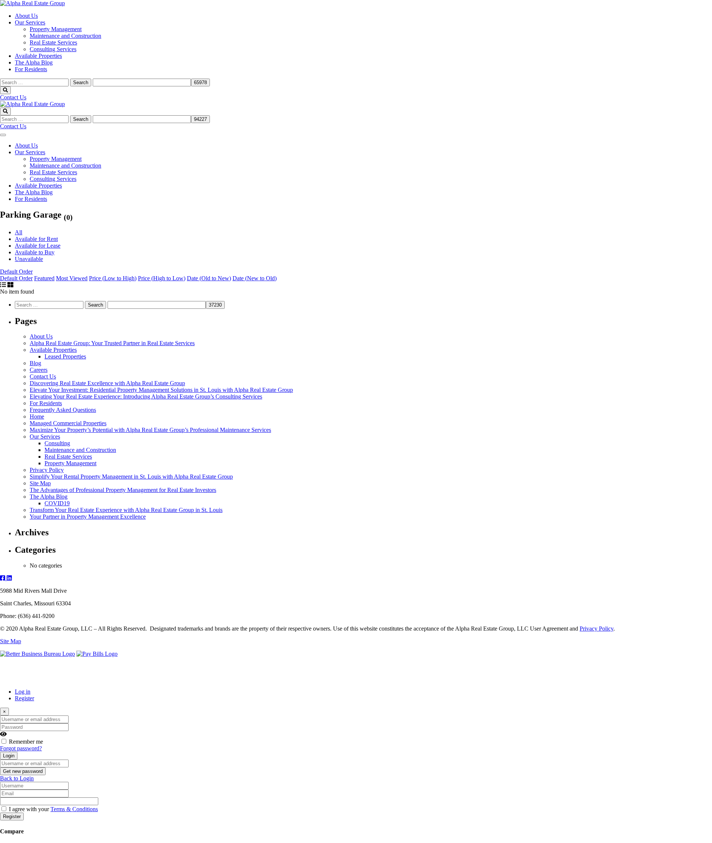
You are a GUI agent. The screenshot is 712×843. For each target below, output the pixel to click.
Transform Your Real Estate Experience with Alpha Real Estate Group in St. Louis (126, 510)
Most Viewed (72, 278)
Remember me (26, 741)
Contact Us (13, 97)
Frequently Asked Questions (63, 410)
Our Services (30, 22)
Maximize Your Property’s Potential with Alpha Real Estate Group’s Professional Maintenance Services (150, 430)
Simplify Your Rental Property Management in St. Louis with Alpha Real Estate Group (131, 476)
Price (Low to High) (112, 278)
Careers (38, 370)
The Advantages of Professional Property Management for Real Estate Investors (123, 490)
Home (37, 416)
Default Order (16, 271)
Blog (35, 363)
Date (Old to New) (209, 278)
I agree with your (53, 809)
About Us (26, 16)
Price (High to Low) (161, 278)
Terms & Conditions (74, 809)
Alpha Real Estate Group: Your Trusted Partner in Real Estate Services (112, 343)
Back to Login (17, 778)
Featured (44, 278)
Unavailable (29, 259)
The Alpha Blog (34, 62)
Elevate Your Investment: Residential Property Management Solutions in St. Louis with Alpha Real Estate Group (161, 390)
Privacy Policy (47, 470)
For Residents (31, 69)
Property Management (56, 29)
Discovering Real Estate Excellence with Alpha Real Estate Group (107, 383)
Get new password (23, 771)
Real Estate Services (53, 42)
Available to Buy (35, 252)
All (18, 232)
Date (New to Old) (255, 278)
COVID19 (57, 503)
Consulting (57, 443)
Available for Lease (37, 245)
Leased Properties (65, 356)
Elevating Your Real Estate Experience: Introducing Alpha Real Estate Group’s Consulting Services (146, 396)
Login (8, 755)
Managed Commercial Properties (68, 423)
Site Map (40, 483)
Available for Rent (36, 239)
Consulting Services (53, 49)
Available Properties (38, 56)
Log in (22, 691)
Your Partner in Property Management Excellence (88, 516)
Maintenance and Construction (65, 36)
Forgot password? (21, 748)
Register (24, 698)
